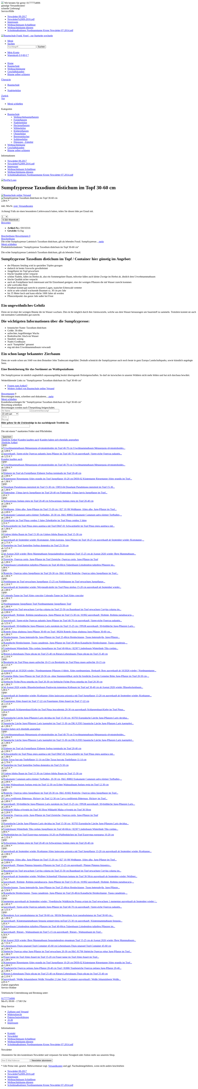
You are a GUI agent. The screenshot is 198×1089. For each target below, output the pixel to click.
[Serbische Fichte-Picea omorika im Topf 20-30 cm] (27, 681)
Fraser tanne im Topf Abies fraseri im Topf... (77, 957)
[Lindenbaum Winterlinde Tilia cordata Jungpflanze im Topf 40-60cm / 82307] (40, 648)
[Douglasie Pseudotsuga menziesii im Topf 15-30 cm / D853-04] (33, 487)
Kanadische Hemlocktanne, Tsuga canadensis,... (103, 642)
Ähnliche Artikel (9, 439)
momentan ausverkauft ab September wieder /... (134, 901)
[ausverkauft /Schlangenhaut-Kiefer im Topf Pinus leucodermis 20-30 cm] (38, 709)
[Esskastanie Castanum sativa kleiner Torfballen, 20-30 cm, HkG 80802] (37, 515)
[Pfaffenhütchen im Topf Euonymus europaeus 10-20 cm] (30, 834)
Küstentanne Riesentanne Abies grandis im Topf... (107, 478)
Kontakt (11, 1033)
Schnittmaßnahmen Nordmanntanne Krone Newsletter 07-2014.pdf (40, 30)
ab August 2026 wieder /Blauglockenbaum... (121, 687)
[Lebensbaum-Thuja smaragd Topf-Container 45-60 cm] (29, 946)
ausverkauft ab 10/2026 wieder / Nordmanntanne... (131, 670)
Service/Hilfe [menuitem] (37, 21)
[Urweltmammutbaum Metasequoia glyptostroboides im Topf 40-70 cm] (37, 448)
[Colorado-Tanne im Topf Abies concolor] (22, 595)
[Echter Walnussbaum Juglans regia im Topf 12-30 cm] (28, 784)
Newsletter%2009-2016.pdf (20, 19)
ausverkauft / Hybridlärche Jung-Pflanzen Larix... (111, 626)
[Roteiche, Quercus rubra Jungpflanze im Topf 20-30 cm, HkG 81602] (36, 573)
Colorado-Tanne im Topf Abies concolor (64, 595)
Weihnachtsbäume (16, 145)
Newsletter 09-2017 (17, 16)
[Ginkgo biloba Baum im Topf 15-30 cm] (22, 534)
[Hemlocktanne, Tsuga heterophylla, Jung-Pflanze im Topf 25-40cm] (35, 637)
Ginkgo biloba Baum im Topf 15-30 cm (62, 534)
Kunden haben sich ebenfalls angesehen (59, 439)
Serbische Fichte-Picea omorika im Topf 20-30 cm (77, 681)
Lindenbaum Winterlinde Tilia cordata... (98, 648)
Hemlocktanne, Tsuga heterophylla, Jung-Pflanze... (95, 637)
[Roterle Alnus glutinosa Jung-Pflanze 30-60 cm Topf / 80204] (32, 631)
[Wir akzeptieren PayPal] (8, 180)
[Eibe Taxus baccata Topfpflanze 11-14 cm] (23, 759)
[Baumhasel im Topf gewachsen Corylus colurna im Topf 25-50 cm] (35, 609)
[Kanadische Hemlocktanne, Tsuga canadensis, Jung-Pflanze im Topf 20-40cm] (40, 642)
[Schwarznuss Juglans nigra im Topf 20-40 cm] (25, 501)
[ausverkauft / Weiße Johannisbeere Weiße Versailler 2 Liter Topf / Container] (39, 979)
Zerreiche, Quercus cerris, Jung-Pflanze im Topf (74, 559)
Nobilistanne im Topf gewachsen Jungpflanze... (82, 581)
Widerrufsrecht (14, 1014)
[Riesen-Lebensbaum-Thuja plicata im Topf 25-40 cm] (28, 654)
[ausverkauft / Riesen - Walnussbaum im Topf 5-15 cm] (29, 932)
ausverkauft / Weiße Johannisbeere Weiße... (99, 979)
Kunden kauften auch (28, 439)
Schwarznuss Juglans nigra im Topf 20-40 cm (71, 501)
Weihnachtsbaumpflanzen (26, 117)
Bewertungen (22, 236)
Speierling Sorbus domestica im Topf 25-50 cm (46, 545)
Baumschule (13, 114)
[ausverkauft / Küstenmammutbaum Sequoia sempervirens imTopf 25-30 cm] (39, 921)
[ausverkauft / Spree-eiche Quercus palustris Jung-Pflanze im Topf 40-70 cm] (39, 453)
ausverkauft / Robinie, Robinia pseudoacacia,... (111, 615)
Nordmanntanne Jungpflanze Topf (54, 604)
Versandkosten (55, 1066)
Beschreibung (8, 236)
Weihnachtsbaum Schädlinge (21, 24)
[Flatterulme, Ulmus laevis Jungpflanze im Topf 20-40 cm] (30, 492)
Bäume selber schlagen (18, 150)
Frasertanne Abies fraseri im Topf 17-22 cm (68, 701)
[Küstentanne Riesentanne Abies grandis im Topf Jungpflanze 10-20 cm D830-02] (42, 478)
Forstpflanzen (20, 119)
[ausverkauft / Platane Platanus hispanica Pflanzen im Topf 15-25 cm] (36, 865)
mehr (101, 241)
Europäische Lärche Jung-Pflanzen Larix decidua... (104, 718)
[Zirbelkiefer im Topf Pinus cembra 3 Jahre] (23, 520)
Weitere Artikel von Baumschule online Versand (30, 388)
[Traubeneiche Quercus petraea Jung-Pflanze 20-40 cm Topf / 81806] (35, 968)
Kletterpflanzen (21, 131)
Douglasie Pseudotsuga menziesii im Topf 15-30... (90, 487)
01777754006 (8, 998)
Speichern (6, 437)
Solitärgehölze (21, 139)
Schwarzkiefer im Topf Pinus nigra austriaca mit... (90, 526)
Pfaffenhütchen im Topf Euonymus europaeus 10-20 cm (86, 834)
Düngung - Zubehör (23, 142)
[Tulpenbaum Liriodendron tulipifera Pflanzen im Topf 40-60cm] (33, 565)
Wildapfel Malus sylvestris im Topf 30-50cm (69, 809)
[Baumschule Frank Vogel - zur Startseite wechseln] (27, 35)
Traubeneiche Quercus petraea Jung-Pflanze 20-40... (95, 968)
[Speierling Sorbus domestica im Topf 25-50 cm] (12, 545)
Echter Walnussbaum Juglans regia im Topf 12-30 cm (82, 784)
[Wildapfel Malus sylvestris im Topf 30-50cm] (24, 809)
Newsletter (12, 1036)
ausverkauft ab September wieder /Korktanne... (129, 695)
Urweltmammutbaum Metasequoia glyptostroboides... (99, 448)
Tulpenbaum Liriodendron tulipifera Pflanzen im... (90, 565)
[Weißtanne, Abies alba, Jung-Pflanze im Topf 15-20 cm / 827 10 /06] (36, 509)
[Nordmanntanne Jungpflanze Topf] (19, 604)
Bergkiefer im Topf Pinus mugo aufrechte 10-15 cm (80, 662)
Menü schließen (15, 103)
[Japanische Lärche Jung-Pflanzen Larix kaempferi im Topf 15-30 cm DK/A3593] (42, 723)
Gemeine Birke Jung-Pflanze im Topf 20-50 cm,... (124, 676)
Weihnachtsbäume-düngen (20, 27)
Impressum (12, 22)
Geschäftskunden (15, 147)
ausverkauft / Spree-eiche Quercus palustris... (100, 453)
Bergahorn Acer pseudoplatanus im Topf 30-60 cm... (87, 915)
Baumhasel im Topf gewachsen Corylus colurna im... (95, 609)
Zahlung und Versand (17, 1011)
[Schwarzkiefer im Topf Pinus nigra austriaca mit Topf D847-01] (33, 526)
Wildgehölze (20, 128)
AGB (10, 1020)
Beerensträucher (21, 136)
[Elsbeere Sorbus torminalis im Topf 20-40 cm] (19, 473)
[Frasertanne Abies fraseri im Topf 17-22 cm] (24, 701)
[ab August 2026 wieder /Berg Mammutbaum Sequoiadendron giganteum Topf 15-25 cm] (45, 553)
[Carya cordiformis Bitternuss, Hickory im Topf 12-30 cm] (30, 798)
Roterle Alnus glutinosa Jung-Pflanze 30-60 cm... (88, 631)
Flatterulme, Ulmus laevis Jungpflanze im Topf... (83, 492)
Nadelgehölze (20, 122)
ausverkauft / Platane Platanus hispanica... (91, 865)
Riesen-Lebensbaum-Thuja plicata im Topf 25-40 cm (82, 654)
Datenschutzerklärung (18, 1017)
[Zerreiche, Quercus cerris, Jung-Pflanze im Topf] (26, 559)
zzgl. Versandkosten (23, 206)
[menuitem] (102, 16)
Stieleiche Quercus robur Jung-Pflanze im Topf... (107, 951)
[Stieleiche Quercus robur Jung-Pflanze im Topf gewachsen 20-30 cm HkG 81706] (42, 951)
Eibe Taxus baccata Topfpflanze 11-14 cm (65, 759)
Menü (10, 41)
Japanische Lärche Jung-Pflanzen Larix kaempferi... (108, 723)
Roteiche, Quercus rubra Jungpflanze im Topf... (95, 573)
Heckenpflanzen (22, 125)
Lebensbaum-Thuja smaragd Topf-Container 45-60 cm (84, 946)
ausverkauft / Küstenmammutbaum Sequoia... (100, 921)
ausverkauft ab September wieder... (104, 587)
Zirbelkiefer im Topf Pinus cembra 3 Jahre (66, 520)
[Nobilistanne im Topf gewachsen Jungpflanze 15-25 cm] (30, 581)
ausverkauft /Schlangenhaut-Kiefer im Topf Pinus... (100, 709)
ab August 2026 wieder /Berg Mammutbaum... (113, 553)
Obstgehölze (20, 133)
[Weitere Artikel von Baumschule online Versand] (16, 195)
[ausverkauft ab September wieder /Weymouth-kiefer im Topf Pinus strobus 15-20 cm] (44, 587)
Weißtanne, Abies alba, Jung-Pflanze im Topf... (94, 509)
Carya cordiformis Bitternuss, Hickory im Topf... (83, 798)
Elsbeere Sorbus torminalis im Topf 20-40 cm (59, 473)
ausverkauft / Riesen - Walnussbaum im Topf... (79, 932)
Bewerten (6, 222)
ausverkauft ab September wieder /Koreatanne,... (120, 540)
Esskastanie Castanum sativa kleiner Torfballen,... (98, 515)
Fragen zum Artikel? (17, 385)
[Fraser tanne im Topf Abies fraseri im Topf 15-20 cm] (28, 957)
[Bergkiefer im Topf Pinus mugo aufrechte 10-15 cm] (28, 662)
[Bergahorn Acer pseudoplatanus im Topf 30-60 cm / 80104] (31, 915)
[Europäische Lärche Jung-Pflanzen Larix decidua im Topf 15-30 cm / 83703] (40, 718)
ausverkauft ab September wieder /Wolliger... (115, 876)
